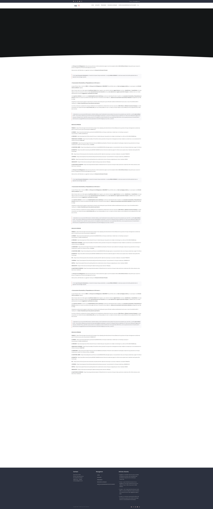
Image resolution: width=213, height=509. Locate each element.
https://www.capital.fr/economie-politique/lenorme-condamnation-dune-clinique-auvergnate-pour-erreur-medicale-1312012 (102, 159)
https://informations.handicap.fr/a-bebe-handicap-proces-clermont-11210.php (94, 161)
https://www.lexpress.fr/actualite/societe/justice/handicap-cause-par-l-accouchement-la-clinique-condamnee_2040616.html (103, 156)
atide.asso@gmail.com (78, 480)
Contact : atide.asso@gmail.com (134, 1)
